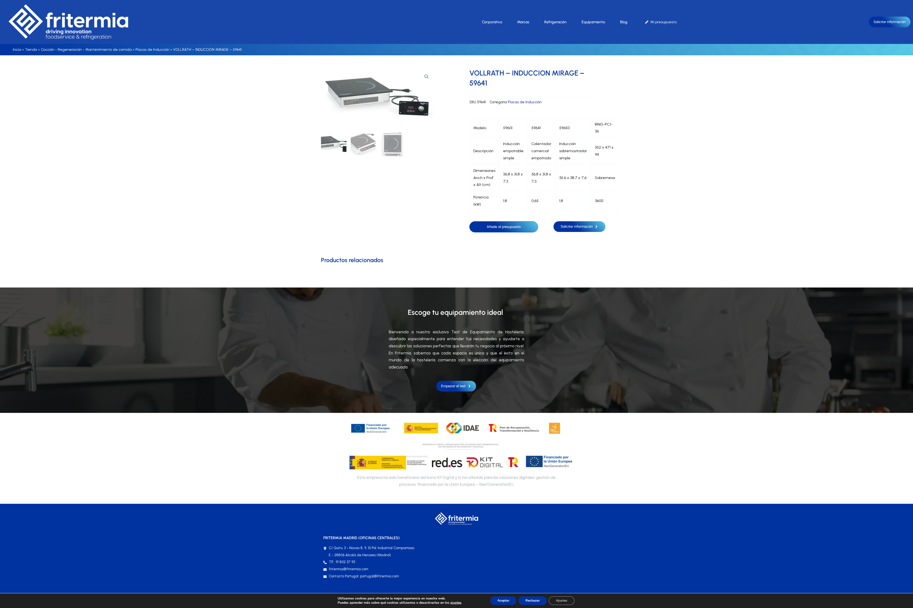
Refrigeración (555, 22)
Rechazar (532, 600)
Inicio (17, 49)
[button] (426, 76)
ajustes (455, 603)
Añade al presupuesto (504, 227)
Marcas (523, 22)
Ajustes (561, 600)
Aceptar (503, 600)
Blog (623, 22)
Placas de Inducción (152, 49)
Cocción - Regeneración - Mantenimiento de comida (86, 49)
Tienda (31, 49)
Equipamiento (593, 22)
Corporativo (492, 22)
